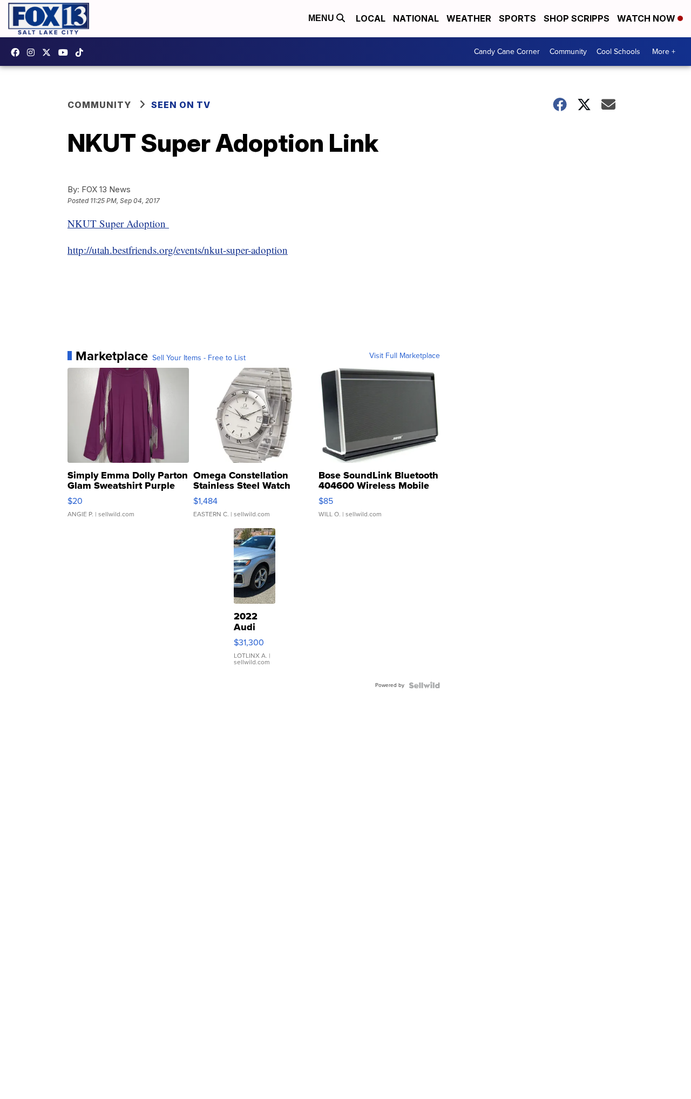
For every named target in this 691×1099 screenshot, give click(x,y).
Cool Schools (618, 51)
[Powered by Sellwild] (424, 685)
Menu (322, 18)
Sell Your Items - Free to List (199, 358)
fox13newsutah (18, 52)
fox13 (49, 52)
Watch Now (647, 18)
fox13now (33, 52)
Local (370, 18)
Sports (517, 18)
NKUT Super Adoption (118, 223)
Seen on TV (181, 104)
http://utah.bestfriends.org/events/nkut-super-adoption (177, 250)
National (416, 18)
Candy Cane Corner (507, 51)
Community (568, 51)
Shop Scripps (576, 18)
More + (663, 51)
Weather (468, 18)
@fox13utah (82, 52)
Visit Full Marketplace (404, 356)
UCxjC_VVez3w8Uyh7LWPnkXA (65, 52)
